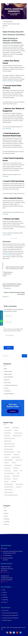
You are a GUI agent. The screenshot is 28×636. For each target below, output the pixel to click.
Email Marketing (7, 454)
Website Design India (8, 489)
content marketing (7, 430)
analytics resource (7, 234)
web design (13, 481)
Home (5, 510)
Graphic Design (7, 382)
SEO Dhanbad (7, 476)
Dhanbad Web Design (17, 435)
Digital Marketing (8, 272)
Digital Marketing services (9, 451)
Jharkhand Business (8, 465)
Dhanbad (16, 430)
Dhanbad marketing (18, 433)
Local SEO (15, 470)
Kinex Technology (9, 81)
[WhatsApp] (1, 321)
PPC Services (6, 610)
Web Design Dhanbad (8, 484)
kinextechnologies (8, 21)
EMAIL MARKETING (8, 377)
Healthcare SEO (19, 460)
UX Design (6, 481)
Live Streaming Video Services (10, 385)
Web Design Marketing (8, 487)
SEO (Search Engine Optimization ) (10, 615)
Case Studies (6, 427)
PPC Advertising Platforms (9, 473)
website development (9, 393)
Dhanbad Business (7, 433)
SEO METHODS (16, 476)
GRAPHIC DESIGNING (8, 460)
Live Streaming (7, 468)
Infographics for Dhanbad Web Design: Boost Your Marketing (7, 577)
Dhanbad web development (9, 438)
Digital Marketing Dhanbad (9, 446)
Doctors (18, 451)
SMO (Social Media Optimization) (10, 613)
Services (6, 516)
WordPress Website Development (10, 495)
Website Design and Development (10, 618)
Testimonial (6, 519)
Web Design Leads (19, 484)
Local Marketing (7, 470)
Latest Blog (6, 521)
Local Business (16, 468)
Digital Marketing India (8, 449)
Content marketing (11, 24)
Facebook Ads (16, 454)
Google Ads (6, 379)
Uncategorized (7, 390)
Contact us (6, 524)
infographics (6, 462)
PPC (21, 470)
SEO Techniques (7, 478)
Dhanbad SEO (7, 435)
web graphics (18, 487)
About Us (6, 513)
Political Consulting (7, 620)
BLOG (5, 24)
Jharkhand (14, 462)
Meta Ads (6, 388)
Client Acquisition (15, 427)
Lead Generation (18, 465)
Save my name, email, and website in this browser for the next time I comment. (13, 330)
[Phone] (1, 324)
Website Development (8, 492)
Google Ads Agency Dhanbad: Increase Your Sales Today (7, 568)
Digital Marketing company (9, 443)
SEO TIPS (15, 478)
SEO (18, 473)
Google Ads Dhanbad (16, 457)
